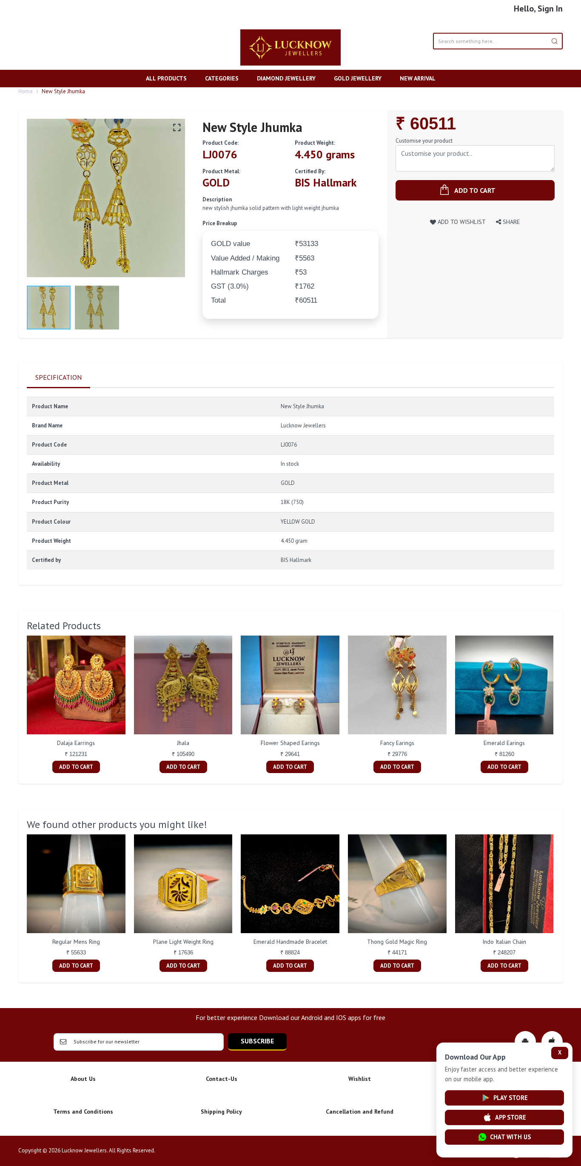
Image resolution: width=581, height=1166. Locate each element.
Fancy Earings (397, 743)
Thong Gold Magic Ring (397, 941)
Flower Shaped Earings (290, 743)
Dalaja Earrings (76, 743)
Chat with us (510, 1137)
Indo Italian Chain (504, 941)
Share (510, 222)
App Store (510, 1117)
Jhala (183, 743)
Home (25, 91)
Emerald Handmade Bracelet (290, 941)
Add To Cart (76, 767)
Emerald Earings (504, 743)
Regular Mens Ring (76, 941)
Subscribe (257, 1041)
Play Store (510, 1098)
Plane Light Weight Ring (183, 941)
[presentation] (18, 705)
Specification (58, 377)
